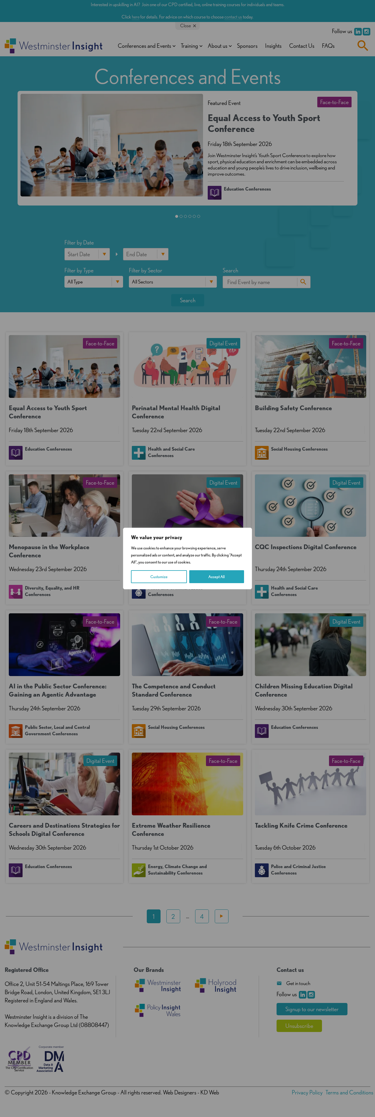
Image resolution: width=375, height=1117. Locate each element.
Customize (159, 576)
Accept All (216, 576)
